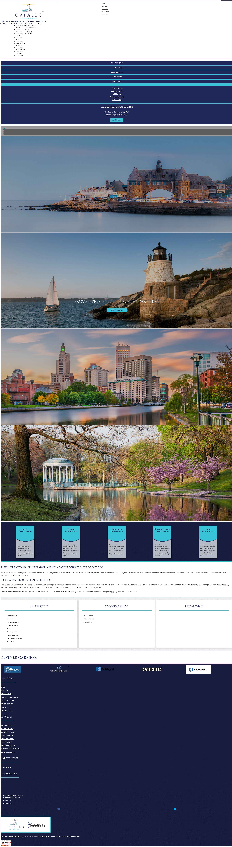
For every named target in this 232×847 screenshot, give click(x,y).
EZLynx (46, 836)
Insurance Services (20, 22)
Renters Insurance (19, 46)
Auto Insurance (21, 26)
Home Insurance (19, 29)
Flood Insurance (19, 40)
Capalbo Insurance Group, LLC (12, 836)
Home (3, 687)
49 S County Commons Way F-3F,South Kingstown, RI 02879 (13, 796)
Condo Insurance (19, 36)
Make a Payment (105, 11)
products (44, 592)
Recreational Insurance (20, 50)
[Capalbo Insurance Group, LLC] (28, 11)
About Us (13, 22)
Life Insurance (21, 43)
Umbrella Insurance (19, 54)
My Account (126, 3)
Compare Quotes (7, 701)
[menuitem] (105, 3)
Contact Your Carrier (31, 29)
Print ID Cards (104, 6)
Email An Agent (65, 3)
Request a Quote (6, 22)
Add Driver (105, 9)
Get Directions (116, 120)
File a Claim (105, 14)
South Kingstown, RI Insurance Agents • (52, 567)
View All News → (6, 767)
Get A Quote (116, 310)
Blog (38, 21)
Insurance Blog (7, 704)
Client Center (31, 26)
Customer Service (30, 22)
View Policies (105, 3)
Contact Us (43, 22)
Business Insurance (19, 32)
